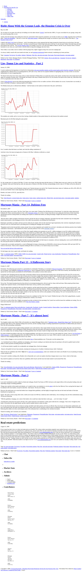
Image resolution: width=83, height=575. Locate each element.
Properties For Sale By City (11, 7)
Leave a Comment (36, 200)
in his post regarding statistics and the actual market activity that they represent (54, 70)
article (50, 386)
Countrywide (40, 254)
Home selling (56, 307)
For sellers (18, 55)
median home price (41, 198)
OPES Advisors (5, 335)
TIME (65, 36)
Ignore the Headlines (9, 38)
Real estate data (74, 446)
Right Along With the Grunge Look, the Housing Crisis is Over (35, 25)
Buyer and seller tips (54, 58)
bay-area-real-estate (31, 254)
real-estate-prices (18, 255)
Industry (24, 55)
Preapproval (65, 254)
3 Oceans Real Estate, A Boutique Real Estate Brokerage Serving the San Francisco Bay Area (34, 568)
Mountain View (11, 13)
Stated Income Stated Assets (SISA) (25, 368)
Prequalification (72, 254)
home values (33, 198)
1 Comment (35, 311)
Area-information (8, 367)
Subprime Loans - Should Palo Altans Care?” (60, 322)
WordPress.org (11, 483)
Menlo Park (10, 12)
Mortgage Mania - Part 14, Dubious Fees (23, 204)
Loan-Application (56, 254)
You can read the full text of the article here (12, 248)
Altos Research (8, 81)
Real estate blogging (59, 55)
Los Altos (9, 10)
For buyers (12, 55)
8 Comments (16, 59)
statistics (77, 198)
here (32, 339)
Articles (6, 22)
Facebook (35, 307)
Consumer (6, 55)
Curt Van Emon (76, 333)
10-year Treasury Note (23, 45)
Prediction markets (58, 446)
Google (40, 307)
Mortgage (28, 55)
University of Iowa (33, 213)
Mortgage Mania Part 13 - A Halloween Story (26, 262)
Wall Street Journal (32, 38)
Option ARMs (73, 307)
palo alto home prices (59, 198)
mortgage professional (38, 52)
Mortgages (3, 59)
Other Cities (10, 16)
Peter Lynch (11, 42)
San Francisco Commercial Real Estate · (11, 570)
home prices (26, 198)
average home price (17, 198)
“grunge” (42, 32)
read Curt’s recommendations (35, 351)
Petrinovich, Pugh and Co (24, 270)
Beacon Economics (57, 269)
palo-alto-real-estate (42, 55)
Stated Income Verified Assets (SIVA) (45, 368)
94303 (20, 254)
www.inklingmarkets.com (46, 432)
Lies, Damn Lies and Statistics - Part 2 (22, 63)
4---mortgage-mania (9, 254)
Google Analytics (47, 307)
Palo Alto (9, 15)
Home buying (47, 254)
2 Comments (35, 418)
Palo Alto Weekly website (32, 301)
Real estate (51, 55)
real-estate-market (69, 55)
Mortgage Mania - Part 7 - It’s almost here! (25, 315)
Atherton (9, 9)
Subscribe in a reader (9, 461)
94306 (24, 254)
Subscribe (3, 19)
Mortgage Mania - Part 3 (14, 375)
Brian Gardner (77, 568)
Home (5, 6)
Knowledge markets (31, 446)
